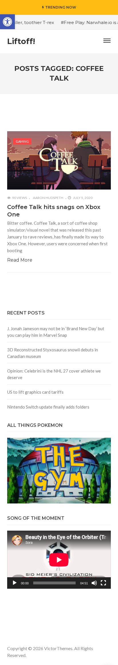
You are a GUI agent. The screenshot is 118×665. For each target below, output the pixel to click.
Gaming (22, 141)
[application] (59, 560)
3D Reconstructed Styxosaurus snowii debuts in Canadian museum (52, 353)
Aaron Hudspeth (48, 198)
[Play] (14, 583)
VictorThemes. (58, 648)
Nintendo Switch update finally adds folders (48, 406)
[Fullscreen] (103, 583)
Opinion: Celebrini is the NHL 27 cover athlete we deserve (54, 374)
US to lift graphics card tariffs (35, 392)
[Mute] (94, 583)
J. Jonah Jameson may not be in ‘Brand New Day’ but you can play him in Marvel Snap (55, 332)
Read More (19, 260)
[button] (7, 21)
